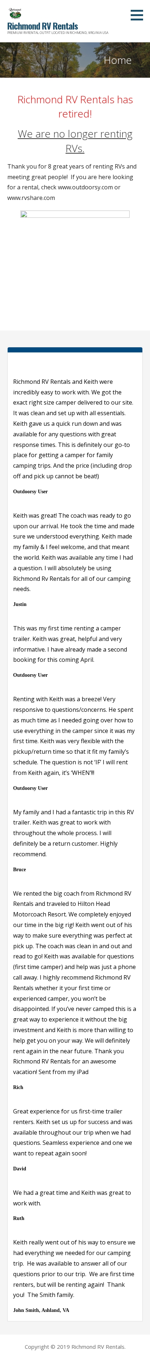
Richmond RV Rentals (42, 25)
